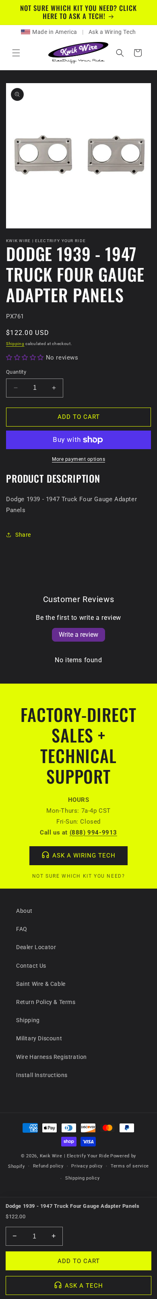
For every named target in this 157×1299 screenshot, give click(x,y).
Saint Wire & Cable (41, 984)
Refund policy (48, 1166)
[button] (16, 53)
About (24, 911)
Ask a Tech (84, 1285)
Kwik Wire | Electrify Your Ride (74, 1156)
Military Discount (39, 1038)
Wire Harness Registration (51, 1057)
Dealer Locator (36, 947)
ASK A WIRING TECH (84, 855)
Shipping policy (82, 1178)
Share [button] (23, 534)
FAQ (21, 929)
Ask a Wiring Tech (112, 32)
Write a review (78, 634)
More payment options (78, 459)
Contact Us (31, 965)
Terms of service (130, 1166)
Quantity (16, 372)
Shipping (15, 343)
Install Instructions (42, 1075)
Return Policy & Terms (46, 1002)
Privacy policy (87, 1166)
